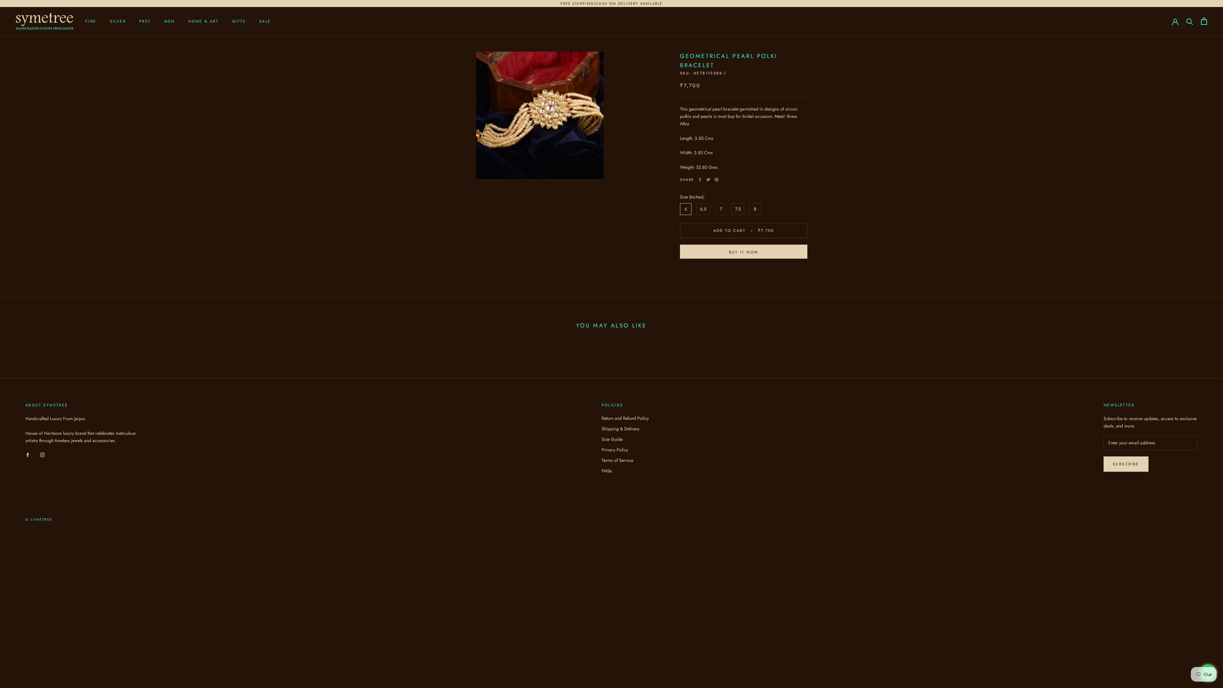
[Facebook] (700, 180)
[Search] (1189, 21)
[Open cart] (1204, 21)
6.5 (703, 209)
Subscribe (1126, 464)
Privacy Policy (615, 450)
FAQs (607, 471)
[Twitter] (708, 180)
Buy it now (744, 252)
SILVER (118, 21)
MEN (169, 21)
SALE (265, 21)
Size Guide (612, 439)
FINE (91, 21)
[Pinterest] (717, 180)
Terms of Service (617, 460)
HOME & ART (203, 21)
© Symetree (38, 519)
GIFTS (239, 21)
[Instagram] (42, 454)
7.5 (738, 209)
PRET (145, 21)
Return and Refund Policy (625, 418)
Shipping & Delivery (621, 429)
